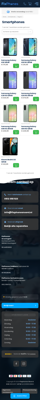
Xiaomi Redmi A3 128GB (8, 160)
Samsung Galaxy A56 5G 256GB (8, 127)
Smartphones (11, 17)
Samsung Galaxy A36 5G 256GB (28, 94)
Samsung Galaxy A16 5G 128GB (28, 61)
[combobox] (15, 31)
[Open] (36, 4)
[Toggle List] (30, 32)
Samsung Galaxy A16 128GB (8, 61)
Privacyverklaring (29, 390)
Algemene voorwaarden (8, 391)
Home (4, 17)
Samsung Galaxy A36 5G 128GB (8, 94)
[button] (16, 66)
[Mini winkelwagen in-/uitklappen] (29, 3)
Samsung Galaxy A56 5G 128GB (28, 127)
